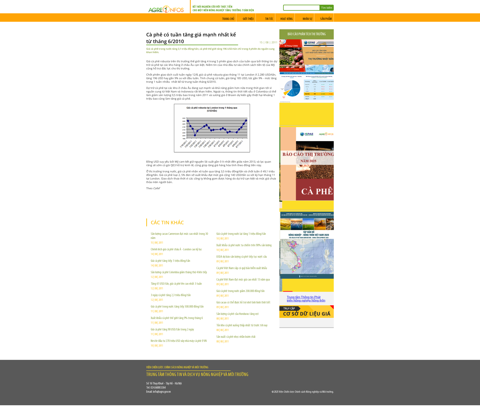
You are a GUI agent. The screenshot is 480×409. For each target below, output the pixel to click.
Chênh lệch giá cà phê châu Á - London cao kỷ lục (176, 249)
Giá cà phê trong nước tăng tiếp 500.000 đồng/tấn (177, 306)
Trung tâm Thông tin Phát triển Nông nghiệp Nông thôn (306, 299)
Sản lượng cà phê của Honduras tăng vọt (237, 314)
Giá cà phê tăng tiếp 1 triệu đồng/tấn (170, 261)
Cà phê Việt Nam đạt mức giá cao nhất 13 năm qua (243, 279)
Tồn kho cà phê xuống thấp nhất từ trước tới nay (241, 325)
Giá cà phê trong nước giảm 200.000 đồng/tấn (240, 291)
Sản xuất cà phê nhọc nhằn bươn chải (235, 337)
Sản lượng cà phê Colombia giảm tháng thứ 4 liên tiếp (179, 272)
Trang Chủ (228, 19)
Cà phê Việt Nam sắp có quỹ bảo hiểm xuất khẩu (241, 268)
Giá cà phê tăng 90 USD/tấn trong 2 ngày (172, 329)
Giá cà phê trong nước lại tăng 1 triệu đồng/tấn (241, 234)
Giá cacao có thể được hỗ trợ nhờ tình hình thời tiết (243, 302)
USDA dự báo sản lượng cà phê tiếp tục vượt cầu (241, 257)
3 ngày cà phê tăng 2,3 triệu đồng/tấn (171, 295)
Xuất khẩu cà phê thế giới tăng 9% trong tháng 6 (177, 318)
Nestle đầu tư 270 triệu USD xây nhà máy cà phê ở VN (179, 341)
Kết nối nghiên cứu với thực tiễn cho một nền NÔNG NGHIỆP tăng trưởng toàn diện (223, 8)
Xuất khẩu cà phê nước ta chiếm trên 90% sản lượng (244, 245)
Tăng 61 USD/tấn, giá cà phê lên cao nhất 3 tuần (176, 284)
